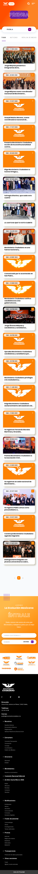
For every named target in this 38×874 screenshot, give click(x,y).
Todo (3, 37)
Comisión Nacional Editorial (15, 776)
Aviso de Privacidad (19, 872)
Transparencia (10, 851)
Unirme (26, 641)
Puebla (11, 4)
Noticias (14, 37)
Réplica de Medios (29, 37)
